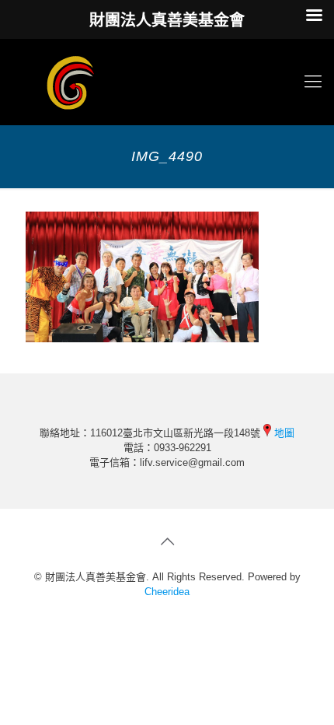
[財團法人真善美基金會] (167, 82)
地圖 (284, 433)
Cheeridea (167, 591)
